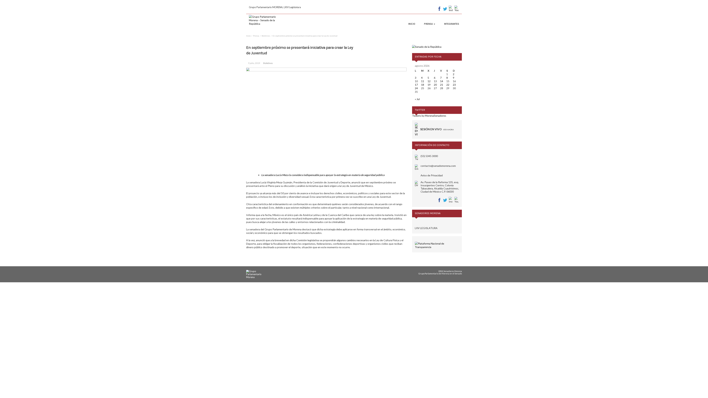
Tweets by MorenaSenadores (429, 115)
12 (429, 81)
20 (435, 84)
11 (422, 81)
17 (416, 84)
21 (441, 84)
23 (454, 84)
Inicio (411, 23)
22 (447, 84)
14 (441, 81)
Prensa (428, 23)
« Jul (417, 99)
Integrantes (451, 23)
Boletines (268, 63)
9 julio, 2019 (254, 63)
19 (429, 84)
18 (422, 84)
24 (416, 88)
